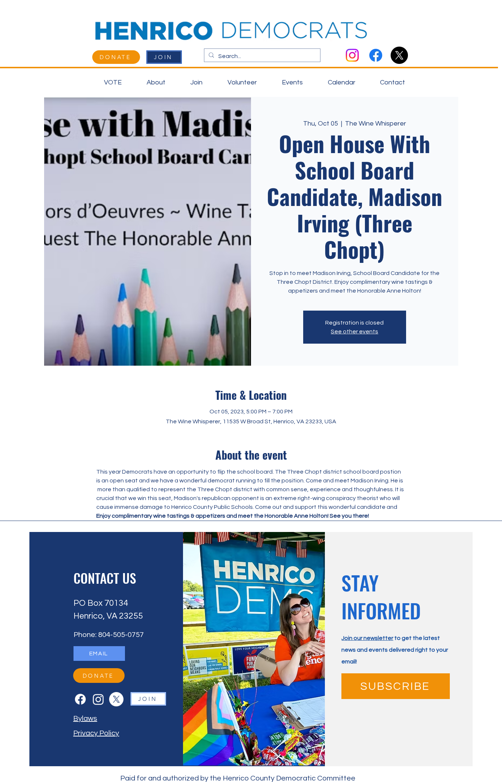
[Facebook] (375, 55)
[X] (399, 55)
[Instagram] (352, 55)
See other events (354, 331)
